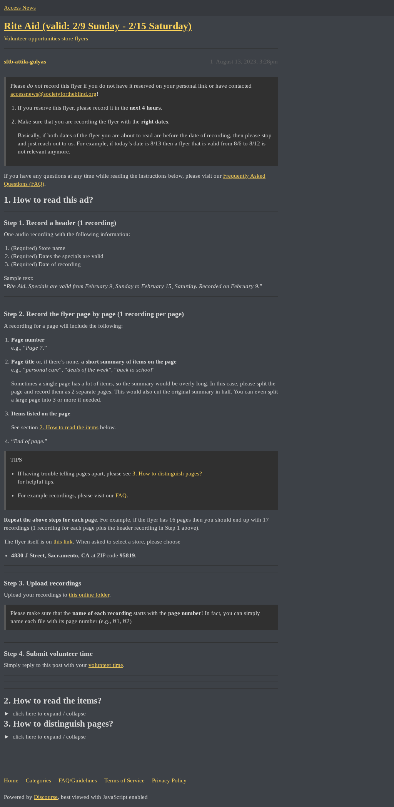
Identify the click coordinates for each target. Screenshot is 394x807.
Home (11, 780)
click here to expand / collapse (48, 713)
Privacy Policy (169, 780)
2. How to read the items (69, 427)
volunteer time (105, 665)
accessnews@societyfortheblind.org (53, 94)
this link (63, 542)
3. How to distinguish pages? (167, 473)
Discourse (46, 797)
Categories (38, 780)
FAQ (121, 495)
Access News (20, 8)
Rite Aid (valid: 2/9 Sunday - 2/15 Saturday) (98, 26)
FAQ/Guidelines (77, 780)
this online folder (89, 595)
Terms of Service (124, 780)
